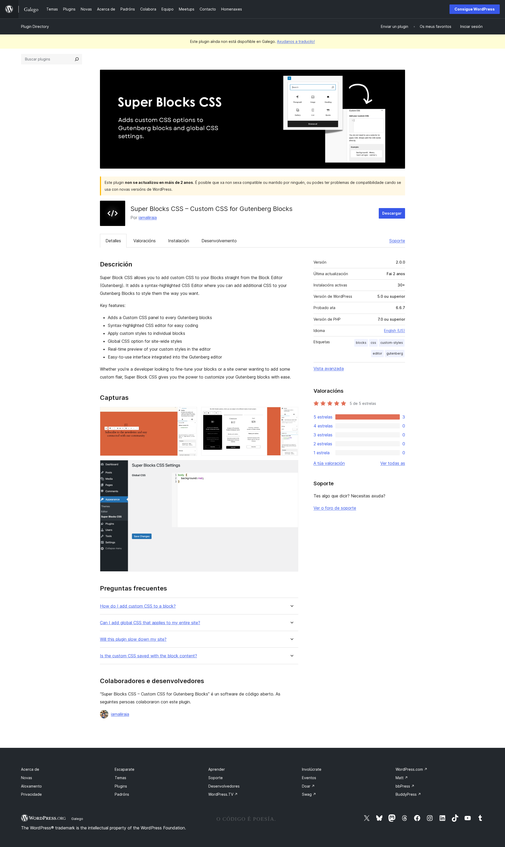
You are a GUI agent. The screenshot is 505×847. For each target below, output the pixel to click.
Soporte (397, 240)
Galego (77, 818)
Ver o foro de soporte (335, 508)
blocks (361, 343)
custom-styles (391, 343)
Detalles (113, 240)
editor (377, 353)
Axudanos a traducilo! (296, 41)
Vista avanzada (329, 368)
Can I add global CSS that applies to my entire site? (150, 622)
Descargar (392, 213)
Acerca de (30, 769)
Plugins (121, 786)
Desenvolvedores (224, 786)
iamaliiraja (148, 217)
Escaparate (124, 769)
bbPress (405, 786)
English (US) (394, 330)
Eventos (309, 777)
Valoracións (144, 240)
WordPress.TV (223, 794)
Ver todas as (392, 463)
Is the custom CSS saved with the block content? (148, 655)
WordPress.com (411, 769)
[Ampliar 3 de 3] (291, 467)
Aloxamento (31, 786)
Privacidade (31, 794)
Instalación (178, 240)
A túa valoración (329, 463)
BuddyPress (408, 794)
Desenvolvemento (219, 240)
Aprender (216, 769)
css (373, 343)
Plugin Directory (35, 26)
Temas (120, 777)
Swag (309, 794)
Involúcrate (311, 769)
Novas (26, 777)
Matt (402, 777)
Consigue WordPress (474, 9)
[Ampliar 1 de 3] (190, 414)
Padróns (122, 794)
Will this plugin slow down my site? (133, 639)
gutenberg (394, 353)
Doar (308, 786)
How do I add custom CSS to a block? (138, 606)
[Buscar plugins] (77, 59)
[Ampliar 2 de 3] (291, 414)
